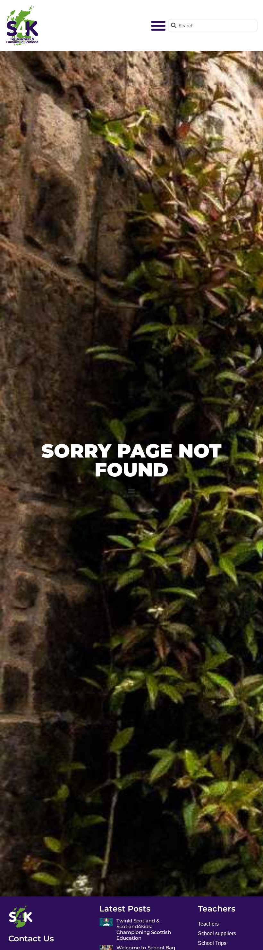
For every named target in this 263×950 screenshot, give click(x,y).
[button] (158, 26)
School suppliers (217, 933)
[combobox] (213, 25)
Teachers (208, 924)
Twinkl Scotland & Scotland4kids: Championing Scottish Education (143, 929)
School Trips (212, 943)
